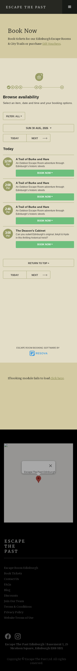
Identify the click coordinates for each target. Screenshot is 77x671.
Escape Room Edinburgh (21, 568)
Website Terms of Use (18, 618)
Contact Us (11, 579)
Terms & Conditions (18, 606)
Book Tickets (13, 573)
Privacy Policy (13, 612)
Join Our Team (14, 601)
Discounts (11, 595)
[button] (69, 7)
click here (57, 378)
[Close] (50, 465)
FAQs (7, 584)
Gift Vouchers (51, 44)
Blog (7, 590)
